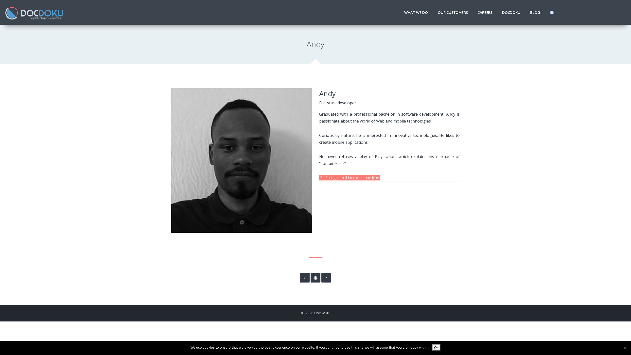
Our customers (453, 12)
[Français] (552, 12)
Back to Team (315, 278)
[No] (624, 347)
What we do (416, 12)
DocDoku (511, 12)
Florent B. (305, 278)
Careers (484, 12)
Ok (436, 347)
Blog (535, 12)
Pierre (326, 278)
